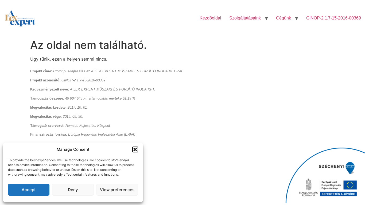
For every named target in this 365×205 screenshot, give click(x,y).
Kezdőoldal (210, 18)
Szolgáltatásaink (245, 18)
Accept (29, 189)
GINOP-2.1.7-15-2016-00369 (333, 18)
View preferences (117, 189)
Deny (73, 189)
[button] (135, 149)
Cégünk (283, 18)
